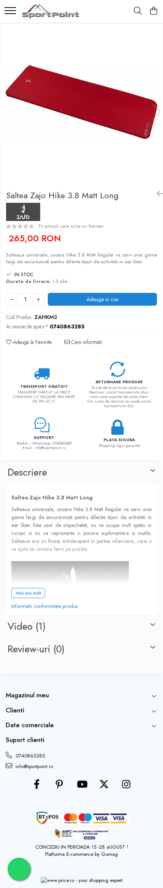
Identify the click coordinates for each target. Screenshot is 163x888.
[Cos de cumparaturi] (153, 11)
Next (156, 112)
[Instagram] (126, 785)
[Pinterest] (59, 785)
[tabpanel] (81, 104)
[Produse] (10, 11)
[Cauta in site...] (138, 11)
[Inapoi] (157, 193)
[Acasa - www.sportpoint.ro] (50, 11)
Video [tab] (26, 626)
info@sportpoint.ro (33, 766)
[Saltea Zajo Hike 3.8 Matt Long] (81, 104)
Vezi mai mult (28, 593)
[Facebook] (37, 785)
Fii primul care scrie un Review (71, 226)
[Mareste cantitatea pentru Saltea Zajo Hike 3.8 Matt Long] (38, 299)
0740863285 (29, 755)
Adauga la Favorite (31, 342)
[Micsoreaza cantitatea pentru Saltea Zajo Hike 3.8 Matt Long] (11, 299)
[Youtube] (81, 785)
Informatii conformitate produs (44, 606)
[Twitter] (104, 785)
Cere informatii (86, 342)
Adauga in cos (102, 299)
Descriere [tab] (27, 472)
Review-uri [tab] (36, 649)
